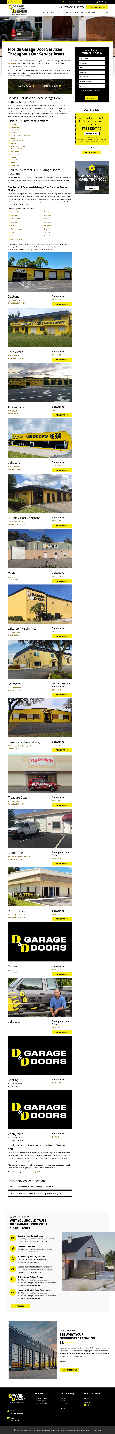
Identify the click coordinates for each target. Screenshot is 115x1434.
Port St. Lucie (15, 154)
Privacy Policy (96, 1430)
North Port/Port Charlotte (20, 135)
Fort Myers (15, 127)
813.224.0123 (56, 745)
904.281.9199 (56, 410)
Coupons (63, 1401)
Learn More (91, 188)
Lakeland (14, 133)
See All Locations (89, 1398)
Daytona (14, 125)
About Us (20, 1306)
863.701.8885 (56, 466)
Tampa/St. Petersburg (19, 146)
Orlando (14, 222)
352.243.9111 (56, 576)
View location (62, 304)
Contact (63, 1408)
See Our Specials (70, 2)
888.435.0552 (56, 914)
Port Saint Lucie (16, 229)
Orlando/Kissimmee (18, 141)
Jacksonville (15, 130)
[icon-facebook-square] (85, 1405)
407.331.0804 (56, 632)
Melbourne (15, 152)
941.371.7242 (56, 690)
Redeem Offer (91, 133)
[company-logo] (17, 10)
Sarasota (14, 143)
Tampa (13, 226)
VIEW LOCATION (62, 359)
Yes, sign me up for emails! (93, 90)
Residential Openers (40, 1401)
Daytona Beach (16, 212)
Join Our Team (25, 86)
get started (39, 1172)
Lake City (14, 160)
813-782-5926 (56, 1137)
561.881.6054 (56, 801)
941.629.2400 (56, 521)
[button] (89, 147)
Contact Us (91, 98)
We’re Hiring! (102, 2)
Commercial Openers (40, 1406)
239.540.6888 (56, 355)
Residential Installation (41, 1398)
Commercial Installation (41, 1403)
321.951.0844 (56, 859)
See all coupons (90, 152)
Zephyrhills (15, 165)
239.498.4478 (56, 969)
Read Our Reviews (84, 2)
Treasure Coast (16, 149)
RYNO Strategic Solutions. (71, 1430)
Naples (13, 157)
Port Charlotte (16, 219)
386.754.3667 (56, 1028)
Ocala (13, 138)
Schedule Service (98, 7)
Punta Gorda (48, 236)
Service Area (64, 1403)
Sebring (13, 162)
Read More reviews (69, 1370)
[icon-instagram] (89, 1405)
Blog (62, 1406)
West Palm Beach (17, 239)
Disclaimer (86, 1430)
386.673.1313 (56, 300)
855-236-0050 (77, 7)
